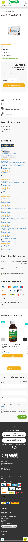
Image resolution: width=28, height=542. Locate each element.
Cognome (3, 397)
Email (2, 382)
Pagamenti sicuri (5, 518)
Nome (2, 390)
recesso (3, 521)
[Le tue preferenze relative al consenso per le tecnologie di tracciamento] (2, 539)
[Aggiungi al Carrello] (12, 355)
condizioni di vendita (6, 523)
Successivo (12, 157)
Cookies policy (5, 533)
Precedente (4, 157)
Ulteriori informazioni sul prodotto (9, 58)
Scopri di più (4, 274)
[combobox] (14, 5)
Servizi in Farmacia (6, 512)
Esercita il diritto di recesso (9, 526)
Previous (3, 339)
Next (25, 339)
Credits (3, 534)
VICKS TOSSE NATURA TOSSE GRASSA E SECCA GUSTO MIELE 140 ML (11, 346)
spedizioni (3, 520)
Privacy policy (4, 531)
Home (2, 11)
